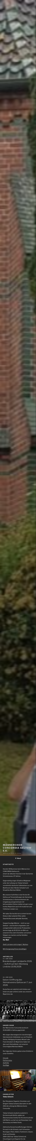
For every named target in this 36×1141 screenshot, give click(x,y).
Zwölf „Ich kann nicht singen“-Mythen (15, 944)
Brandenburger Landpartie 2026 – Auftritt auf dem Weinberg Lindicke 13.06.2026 (17, 964)
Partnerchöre (7, 1060)
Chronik (5, 1058)
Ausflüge (6, 1065)
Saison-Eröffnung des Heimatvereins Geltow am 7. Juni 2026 (17, 982)
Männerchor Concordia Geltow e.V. (17, 848)
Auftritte (6, 1063)
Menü (19, 858)
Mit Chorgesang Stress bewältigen (14, 949)
